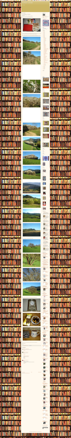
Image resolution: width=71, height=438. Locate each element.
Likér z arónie (46, 215)
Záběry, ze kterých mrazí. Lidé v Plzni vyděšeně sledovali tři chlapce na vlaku (45, 254)
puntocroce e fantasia (45, 278)
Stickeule (44, 373)
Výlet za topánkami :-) (45, 50)
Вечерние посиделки (45, 282)
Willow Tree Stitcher (45, 385)
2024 (43, 32)
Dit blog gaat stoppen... (47, 422)
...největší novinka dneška (47, 268)
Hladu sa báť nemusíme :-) (46, 53)
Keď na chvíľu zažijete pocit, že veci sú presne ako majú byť (45, 383)
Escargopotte (44, 381)
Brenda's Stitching (44, 320)
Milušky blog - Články (45, 253)
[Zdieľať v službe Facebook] (30, 345)
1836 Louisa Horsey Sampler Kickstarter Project (47, 415)
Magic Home (44, 362)
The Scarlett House (44, 417)
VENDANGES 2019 (47, 323)
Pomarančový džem (45, 244)
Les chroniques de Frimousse (45, 259)
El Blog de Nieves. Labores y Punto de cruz (45, 316)
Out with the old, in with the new (47, 394)
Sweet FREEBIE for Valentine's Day (47, 313)
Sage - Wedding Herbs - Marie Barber (47, 343)
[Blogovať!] (29, 345)
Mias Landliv (44, 393)
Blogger (40, 431)
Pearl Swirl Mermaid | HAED (47, 366)
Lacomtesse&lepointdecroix (45, 295)
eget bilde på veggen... (47, 307)
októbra (44, 39)
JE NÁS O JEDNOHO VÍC (47, 370)
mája (44, 43)
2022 (43, 34)
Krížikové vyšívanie (27, 2)
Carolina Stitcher (44, 332)
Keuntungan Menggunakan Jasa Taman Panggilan (45, 321)
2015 (43, 67)
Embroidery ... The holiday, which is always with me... (45, 326)
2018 (43, 37)
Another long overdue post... (47, 256)
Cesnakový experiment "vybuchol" (45, 219)
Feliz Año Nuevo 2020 (47, 317)
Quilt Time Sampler (46, 359)
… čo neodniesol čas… (45, 334)
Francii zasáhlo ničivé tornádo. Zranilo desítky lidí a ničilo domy (45, 262)
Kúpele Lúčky (45, 59)
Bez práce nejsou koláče (47, 299)
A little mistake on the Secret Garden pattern (47, 276)
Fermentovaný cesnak (46, 227)
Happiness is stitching (45, 404)
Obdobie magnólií (45, 51)
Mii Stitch (44, 366)
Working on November (46, 410)
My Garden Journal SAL (45, 410)
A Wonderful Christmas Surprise (47, 338)
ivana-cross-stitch (44, 377)
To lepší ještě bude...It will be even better (45, 267)
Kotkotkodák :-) (45, 45)
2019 (43, 36)
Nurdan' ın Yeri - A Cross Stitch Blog (45, 353)
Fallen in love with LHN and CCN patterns (45, 358)
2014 (43, 68)
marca (44, 63)
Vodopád (44, 61)
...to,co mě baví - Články (45, 261)
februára (44, 64)
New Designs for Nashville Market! (47, 303)
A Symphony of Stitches (45, 349)
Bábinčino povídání (45, 293)
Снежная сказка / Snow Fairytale (47, 397)
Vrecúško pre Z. (45, 44)
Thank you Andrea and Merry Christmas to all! (47, 402)
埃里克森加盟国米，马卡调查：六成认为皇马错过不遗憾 (45, 311)
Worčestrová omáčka (45, 56)
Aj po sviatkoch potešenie (46, 60)
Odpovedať (24, 350)
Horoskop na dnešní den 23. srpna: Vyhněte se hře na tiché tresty (45, 265)
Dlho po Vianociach (46, 335)
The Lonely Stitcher (45, 406)
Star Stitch (44, 310)
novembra (44, 38)
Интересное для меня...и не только (45, 389)
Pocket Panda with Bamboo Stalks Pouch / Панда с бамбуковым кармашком (47, 284)
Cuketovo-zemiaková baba (47, 223)
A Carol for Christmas (46, 288)
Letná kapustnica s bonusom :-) (46, 48)
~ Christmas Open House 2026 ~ (47, 271)
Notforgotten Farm (44, 271)
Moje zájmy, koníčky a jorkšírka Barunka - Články (45, 264)
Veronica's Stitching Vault (45, 345)
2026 (43, 31)
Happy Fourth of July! (47, 350)
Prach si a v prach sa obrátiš (47, 232)
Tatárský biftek (45, 57)
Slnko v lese (45, 47)
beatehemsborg (44, 306)
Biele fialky (44, 54)
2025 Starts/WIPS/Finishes (45, 286)
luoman (37, 431)
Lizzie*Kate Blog (44, 312)
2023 (43, 33)
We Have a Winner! (44, 331)
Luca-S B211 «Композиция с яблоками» (47, 328)
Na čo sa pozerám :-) (47, 236)
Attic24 (44, 291)
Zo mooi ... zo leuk (44, 421)
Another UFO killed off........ (47, 386)
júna (44, 42)
